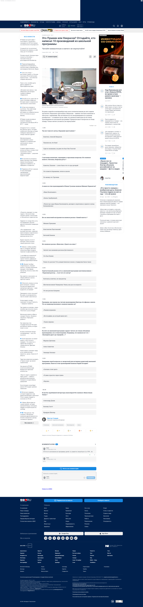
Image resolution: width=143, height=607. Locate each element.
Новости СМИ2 (47, 489)
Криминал (69, 510)
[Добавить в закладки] (90, 56)
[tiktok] (75, 538)
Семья (86, 526)
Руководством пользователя (79, 584)
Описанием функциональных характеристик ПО (83, 585)
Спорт (105, 508)
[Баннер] (47, 30)
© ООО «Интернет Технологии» (28, 601)
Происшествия (89, 516)
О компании (23, 508)
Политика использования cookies (80, 592)
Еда (45, 521)
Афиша (59, 22)
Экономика (106, 518)
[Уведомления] (118, 26)
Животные (47, 524)
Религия (87, 524)
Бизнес (46, 510)
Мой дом (68, 518)
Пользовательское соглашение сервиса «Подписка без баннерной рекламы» (90, 596)
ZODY (80, 22)
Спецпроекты (107, 521)
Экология (106, 516)
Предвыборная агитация (27, 518)
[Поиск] (114, 26)
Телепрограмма (50, 22)
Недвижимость (25, 22)
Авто (45, 508)
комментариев (51, 56)
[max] (63, 538)
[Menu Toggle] (21, 26)
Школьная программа (57, 425)
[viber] (58, 538)
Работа (87, 518)
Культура (68, 513)
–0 (94, 454)
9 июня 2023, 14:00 (46, 52)
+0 (89, 454)
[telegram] (45, 538)
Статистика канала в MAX (27, 521)
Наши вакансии (24, 513)
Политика (87, 513)
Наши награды (24, 510)
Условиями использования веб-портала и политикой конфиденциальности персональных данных (95, 586)
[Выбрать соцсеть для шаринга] (94, 56)
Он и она (87, 508)
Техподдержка (24, 516)
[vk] (50, 538)
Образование (69, 526)
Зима (67, 508)
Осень (86, 510)
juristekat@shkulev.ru (58, 589)
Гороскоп (65, 22)
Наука (67, 521)
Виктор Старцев (52, 418)
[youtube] (71, 538)
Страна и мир (107, 513)
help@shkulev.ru (31, 590)
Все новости (29, 37)
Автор (79, 425)
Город (45, 516)
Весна (46, 513)
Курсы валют (73, 22)
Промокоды (91, 22)
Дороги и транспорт (50, 518)
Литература (46, 425)
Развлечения (88, 521)
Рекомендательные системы (79, 594)
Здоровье (47, 526)
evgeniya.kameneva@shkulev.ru (111, 577)
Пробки (72, 26)
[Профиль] (122, 26)
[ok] (54, 538)
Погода (42, 22)
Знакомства (34, 22)
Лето (67, 516)
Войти (48, 478)
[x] (67, 538)
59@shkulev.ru (38, 588)
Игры (84, 22)
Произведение (70, 425)
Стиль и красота (108, 510)
